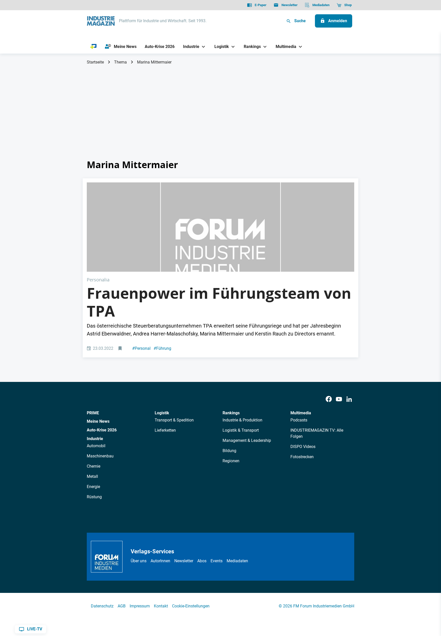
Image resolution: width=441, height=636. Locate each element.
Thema (120, 62)
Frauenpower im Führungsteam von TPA (219, 302)
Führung (162, 348)
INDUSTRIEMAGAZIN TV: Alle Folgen (316, 433)
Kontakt (161, 606)
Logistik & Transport (241, 430)
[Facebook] (329, 399)
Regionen (231, 460)
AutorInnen (160, 560)
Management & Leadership (247, 440)
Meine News (98, 421)
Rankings (231, 412)
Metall (92, 476)
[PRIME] (93, 47)
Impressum (140, 606)
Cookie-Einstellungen (191, 606)
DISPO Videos (302, 446)
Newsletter (183, 560)
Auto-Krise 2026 (102, 430)
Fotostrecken (302, 456)
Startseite (95, 62)
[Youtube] (339, 399)
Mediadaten (237, 560)
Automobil (96, 445)
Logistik (162, 412)
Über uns (138, 560)
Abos (201, 560)
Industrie (95, 438)
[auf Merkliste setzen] (120, 348)
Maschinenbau (100, 456)
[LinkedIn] (349, 399)
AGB (122, 606)
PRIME (93, 412)
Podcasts (298, 420)
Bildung (229, 450)
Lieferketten (165, 430)
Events (217, 560)
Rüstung (94, 496)
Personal (141, 348)
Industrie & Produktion (242, 420)
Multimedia (300, 412)
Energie (93, 486)
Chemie (93, 466)
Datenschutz (102, 606)
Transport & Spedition (174, 420)
